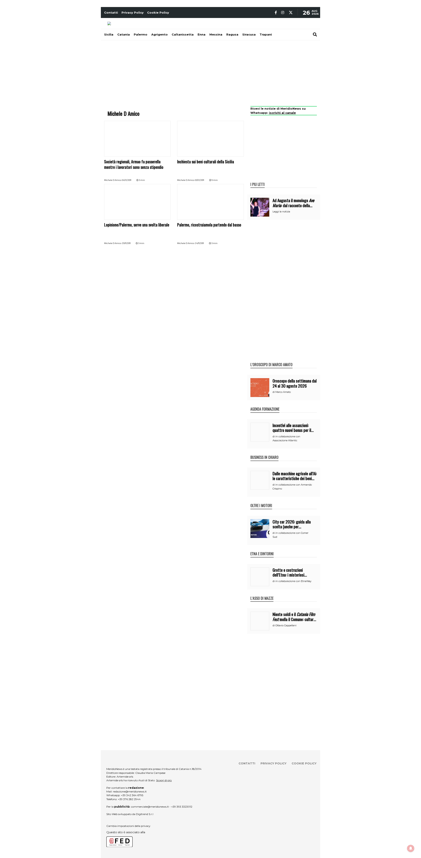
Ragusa (232, 34)
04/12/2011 (126, 180)
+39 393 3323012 (181, 806)
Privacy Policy (132, 12)
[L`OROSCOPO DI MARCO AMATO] (271, 360)
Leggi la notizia (281, 211)
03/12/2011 (199, 180)
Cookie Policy (158, 12)
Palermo (140, 34)
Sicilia (108, 34)
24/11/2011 (199, 243)
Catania (123, 34)
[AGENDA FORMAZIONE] (264, 404)
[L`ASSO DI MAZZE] (261, 593)
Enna (201, 34)
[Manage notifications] (410, 848)
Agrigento (159, 34)
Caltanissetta (183, 34)
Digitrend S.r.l (144, 814)
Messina (215, 34)
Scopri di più (164, 780)
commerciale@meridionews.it (150, 806)
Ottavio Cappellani (285, 625)
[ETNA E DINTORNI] (262, 549)
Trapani (266, 34)
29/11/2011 (126, 243)
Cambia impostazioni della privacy (128, 826)
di (274, 391)
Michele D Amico (112, 180)
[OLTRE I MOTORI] (261, 501)
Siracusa (249, 34)
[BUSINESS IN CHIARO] (264, 452)
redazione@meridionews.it (130, 791)
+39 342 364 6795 (132, 795)
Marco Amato (283, 391)
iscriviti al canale (282, 112)
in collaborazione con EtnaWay (293, 581)
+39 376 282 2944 (129, 799)
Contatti (111, 12)
